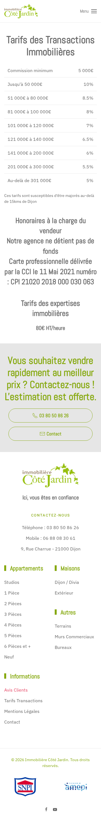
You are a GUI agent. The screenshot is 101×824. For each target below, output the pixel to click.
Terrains (63, 626)
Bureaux (63, 647)
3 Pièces (13, 614)
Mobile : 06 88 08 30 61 (50, 538)
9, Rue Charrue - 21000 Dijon (51, 549)
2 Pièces (13, 603)
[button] (88, 11)
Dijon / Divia (67, 582)
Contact (54, 434)
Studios (11, 582)
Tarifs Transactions (23, 700)
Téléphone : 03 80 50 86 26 (50, 527)
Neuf (9, 657)
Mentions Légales (22, 711)
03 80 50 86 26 (54, 415)
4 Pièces (13, 625)
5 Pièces (13, 635)
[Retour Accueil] (21, 11)
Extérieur (64, 593)
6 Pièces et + (17, 646)
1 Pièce (11, 593)
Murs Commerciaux (74, 636)
